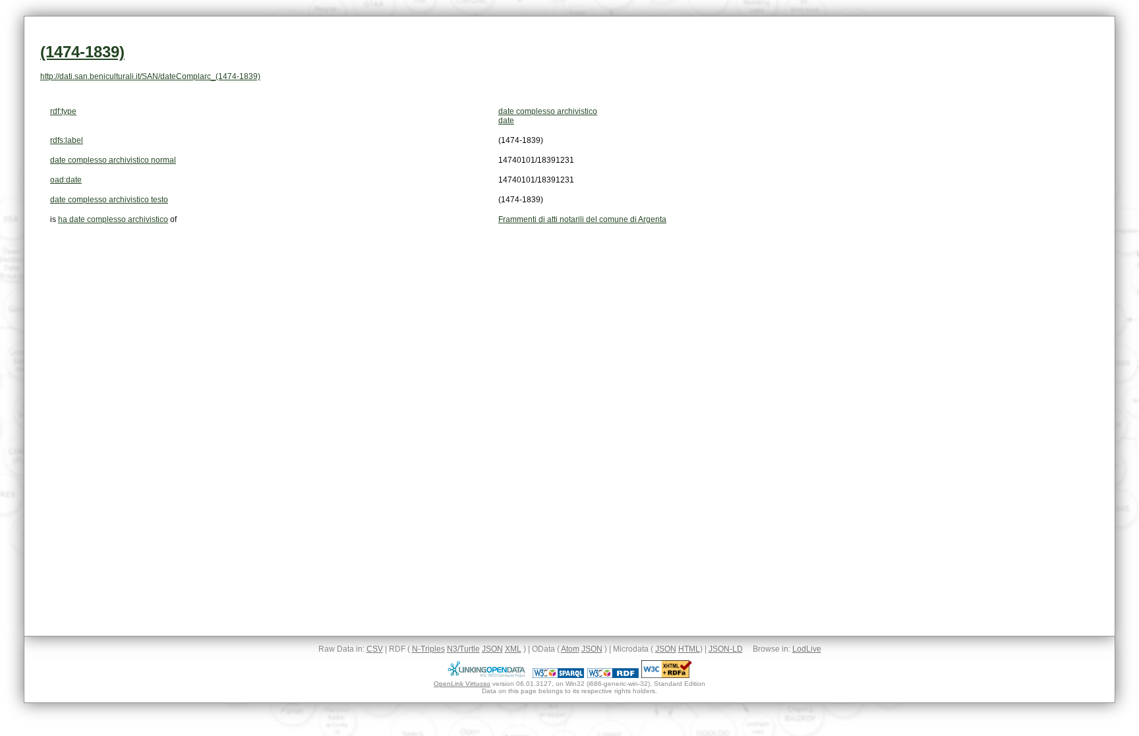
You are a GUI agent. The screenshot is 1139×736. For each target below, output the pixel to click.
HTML (689, 649)
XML (513, 649)
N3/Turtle (463, 649)
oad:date (66, 179)
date (506, 120)
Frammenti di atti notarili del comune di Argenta (582, 219)
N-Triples (428, 649)
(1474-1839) (82, 52)
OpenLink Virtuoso (462, 683)
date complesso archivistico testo (109, 199)
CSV (374, 649)
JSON (492, 649)
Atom (570, 649)
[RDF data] (613, 675)
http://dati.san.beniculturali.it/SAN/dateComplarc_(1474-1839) (150, 76)
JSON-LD (726, 649)
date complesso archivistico (547, 111)
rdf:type (63, 111)
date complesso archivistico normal (113, 160)
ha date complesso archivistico (113, 219)
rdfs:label (66, 140)
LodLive (806, 649)
